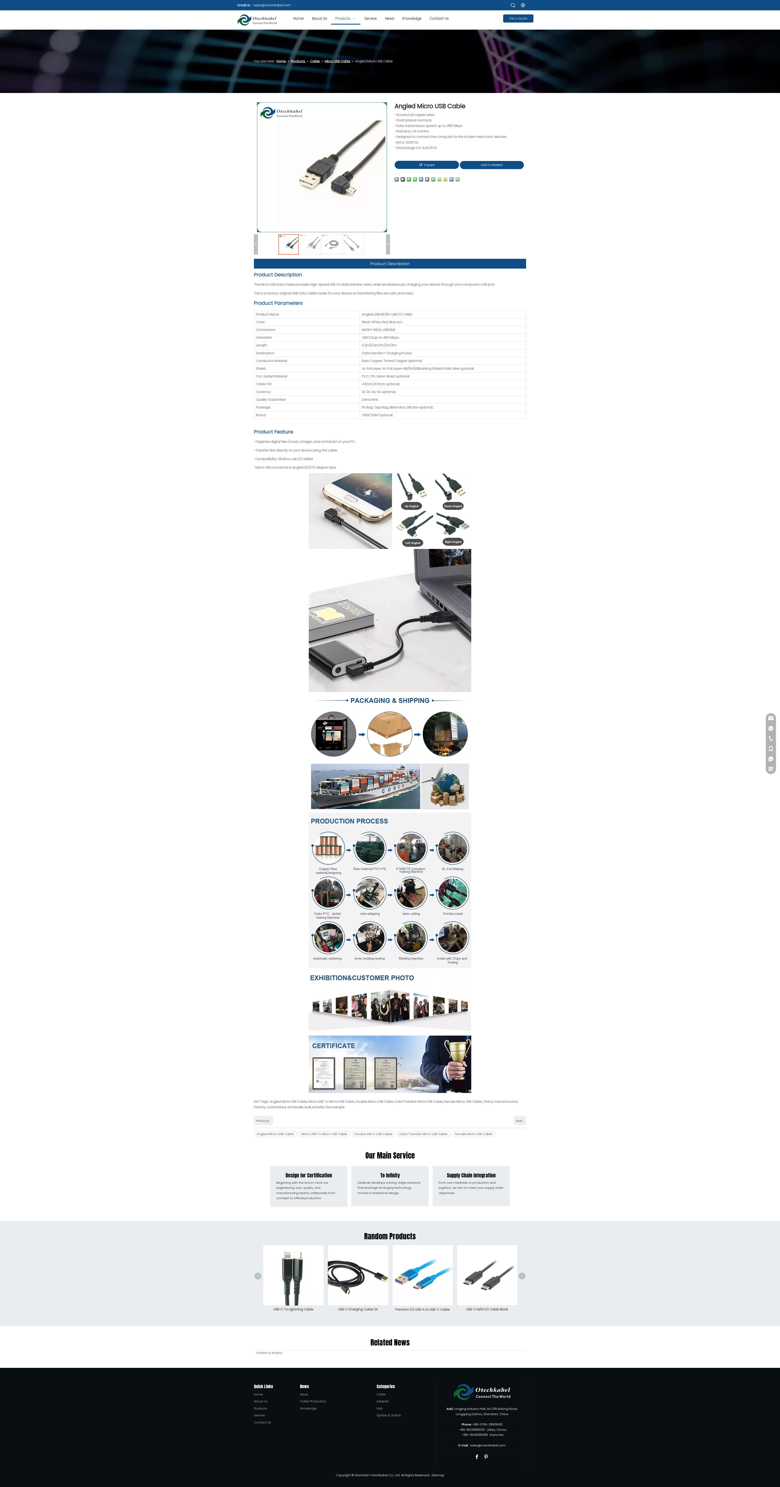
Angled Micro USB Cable (275, 1134)
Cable (381, 1394)
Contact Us (262, 1422)
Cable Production (313, 1401)
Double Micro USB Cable (373, 1134)
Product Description (390, 264)
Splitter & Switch (389, 1415)
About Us (261, 1401)
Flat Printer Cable (487, 1269)
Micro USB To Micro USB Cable (324, 1134)
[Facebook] (477, 1456)
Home (258, 1394)
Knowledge (308, 1408)
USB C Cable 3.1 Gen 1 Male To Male (422, 1309)
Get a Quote (518, 18)
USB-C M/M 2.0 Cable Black (358, 1309)
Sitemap (437, 1475)
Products (260, 1408)
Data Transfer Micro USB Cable (423, 1134)
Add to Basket (492, 165)
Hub (379, 1408)
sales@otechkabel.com (272, 5)
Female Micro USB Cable (473, 1134)
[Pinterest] (486, 1456)
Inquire (429, 165)
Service (259, 1415)
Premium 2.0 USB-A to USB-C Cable (293, 1309)
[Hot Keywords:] (513, 5)
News (304, 1394)
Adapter (383, 1401)
